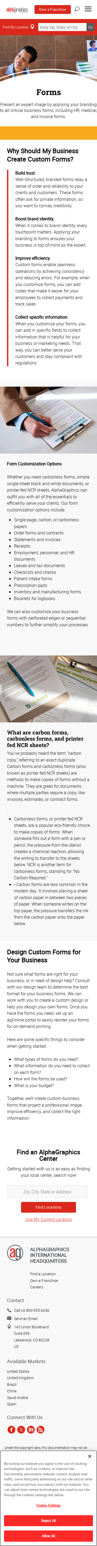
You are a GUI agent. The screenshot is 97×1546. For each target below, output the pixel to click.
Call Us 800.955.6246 (31, 1310)
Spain (11, 1404)
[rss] (40, 1429)
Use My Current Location (48, 1219)
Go (90, 27)
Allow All (48, 1535)
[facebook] (11, 1429)
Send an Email (25, 1318)
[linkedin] (30, 1429)
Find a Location (43, 1273)
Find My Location (16, 27)
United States (18, 1371)
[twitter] (21, 1429)
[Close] (90, 1456)
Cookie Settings (48, 1505)
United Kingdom (20, 1377)
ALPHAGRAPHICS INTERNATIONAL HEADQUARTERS (49, 1255)
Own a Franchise (52, 9)
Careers (36, 1286)
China (12, 1390)
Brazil (11, 1384)
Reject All (48, 1520)
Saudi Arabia (17, 1397)
